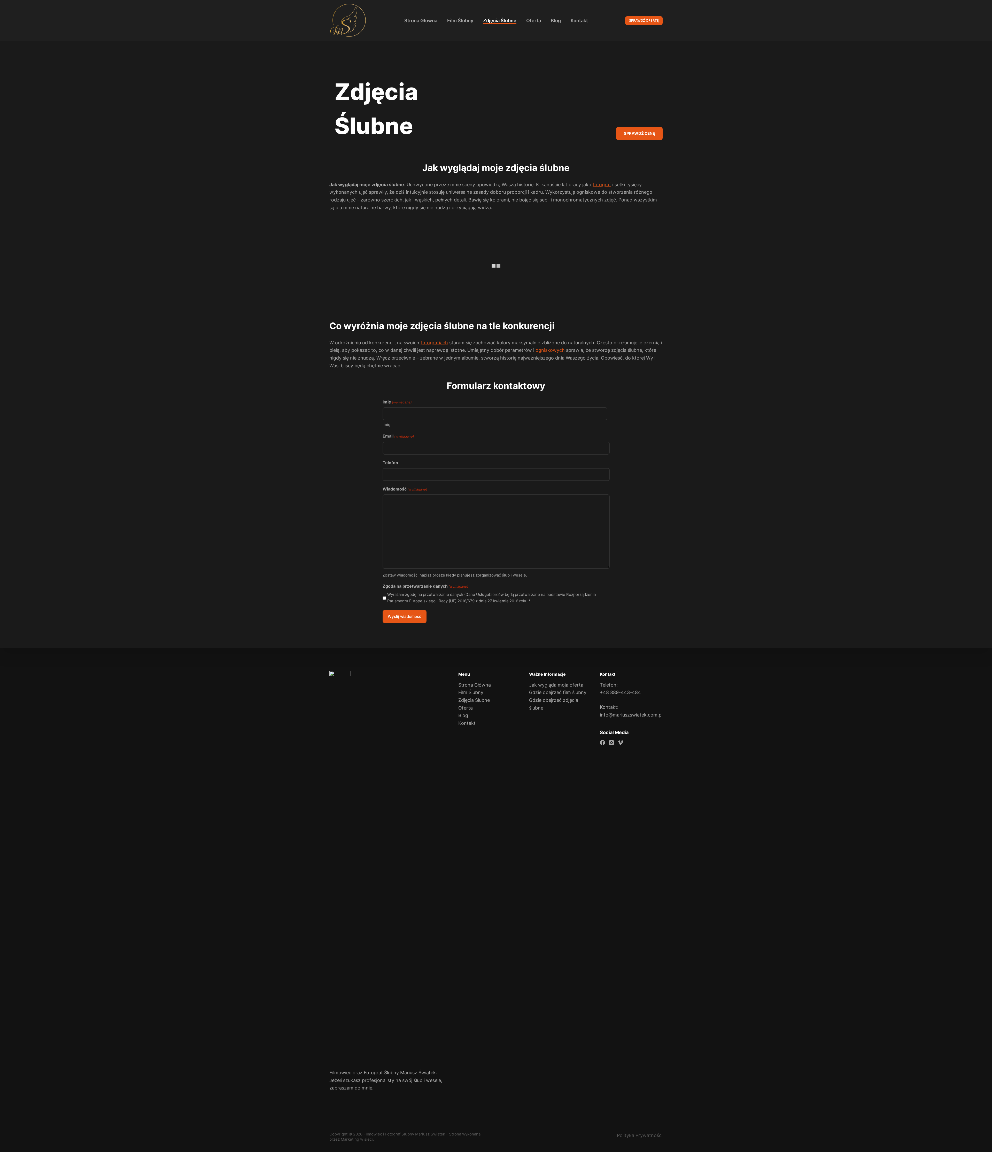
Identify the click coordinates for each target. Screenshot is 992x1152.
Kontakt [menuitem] (579, 20)
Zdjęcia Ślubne (474, 700)
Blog (463, 715)
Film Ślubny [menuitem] (460, 20)
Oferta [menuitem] (533, 20)
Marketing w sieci (357, 1139)
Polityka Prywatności (640, 1135)
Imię (386, 424)
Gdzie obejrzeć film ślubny (557, 692)
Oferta (465, 708)
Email (398, 436)
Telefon (390, 462)
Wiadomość (405, 489)
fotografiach (434, 342)
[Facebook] (602, 742)
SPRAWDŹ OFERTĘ (644, 20)
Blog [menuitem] (556, 20)
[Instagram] (611, 742)
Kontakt (467, 723)
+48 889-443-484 (620, 692)
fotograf (602, 184)
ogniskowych (550, 350)
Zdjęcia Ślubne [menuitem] (499, 20)
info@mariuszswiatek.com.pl (631, 715)
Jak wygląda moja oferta (556, 685)
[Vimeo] (620, 742)
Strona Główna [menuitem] (420, 20)
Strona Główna (474, 685)
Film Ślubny (470, 692)
